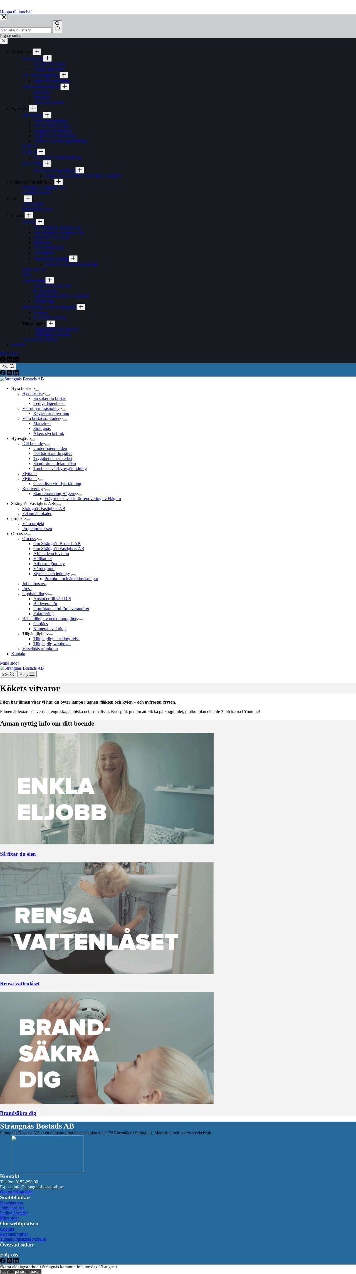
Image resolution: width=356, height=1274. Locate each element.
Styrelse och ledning (51, 573)
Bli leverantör (45, 603)
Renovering (32, 488)
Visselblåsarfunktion (40, 648)
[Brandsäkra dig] (107, 1102)
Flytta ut (29, 478)
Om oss (29, 538)
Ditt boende (32, 443)
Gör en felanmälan (16, 1191)
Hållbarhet (42, 558)
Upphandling (33, 593)
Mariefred (42, 423)
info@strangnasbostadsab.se (38, 1186)
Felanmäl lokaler (36, 513)
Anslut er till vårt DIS (52, 598)
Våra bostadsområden (41, 418)
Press (26, 588)
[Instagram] (10, 374)
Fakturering (43, 613)
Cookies (40, 623)
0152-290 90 (27, 1181)
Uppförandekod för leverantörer (61, 608)
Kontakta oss (11, 1203)
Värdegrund (44, 568)
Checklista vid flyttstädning (57, 483)
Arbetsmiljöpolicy (49, 563)
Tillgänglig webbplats (52, 643)
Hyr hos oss (32, 393)
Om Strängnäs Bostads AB (57, 543)
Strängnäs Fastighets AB (43, 508)
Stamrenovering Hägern (54, 493)
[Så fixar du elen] (107, 843)
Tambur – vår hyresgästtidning (60, 468)
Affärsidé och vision (51, 553)
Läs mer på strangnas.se (20, 1271)
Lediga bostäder (14, 1213)
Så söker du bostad (49, 398)
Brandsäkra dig (18, 1113)
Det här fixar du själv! (52, 453)
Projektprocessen (37, 528)
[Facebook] (3, 374)
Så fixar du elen (18, 854)
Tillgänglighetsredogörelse (56, 638)
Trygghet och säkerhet (52, 458)
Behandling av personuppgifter (49, 618)
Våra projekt (33, 523)
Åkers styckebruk (48, 433)
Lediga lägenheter (49, 403)
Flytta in (29, 473)
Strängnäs (42, 428)
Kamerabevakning (49, 628)
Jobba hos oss (34, 583)
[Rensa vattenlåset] (107, 972)
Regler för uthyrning (51, 413)
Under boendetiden (50, 448)
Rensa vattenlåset (19, 983)
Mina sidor (9, 663)
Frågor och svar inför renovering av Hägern (82, 498)
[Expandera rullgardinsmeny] (37, 390)
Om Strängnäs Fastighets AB (58, 548)
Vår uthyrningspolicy (41, 408)
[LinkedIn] (16, 374)
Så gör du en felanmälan (54, 463)
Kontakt (18, 653)
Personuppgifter (14, 1234)
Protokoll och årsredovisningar (71, 578)
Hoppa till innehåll (16, 11)
